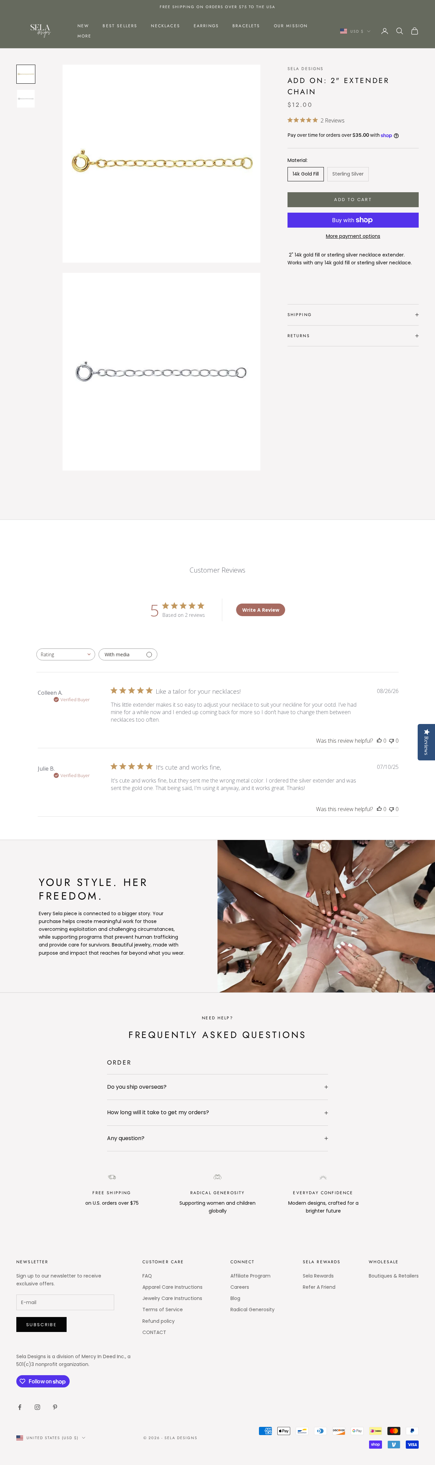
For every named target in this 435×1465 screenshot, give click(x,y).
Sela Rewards (318, 1275)
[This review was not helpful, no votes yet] (391, 740)
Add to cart (353, 199)
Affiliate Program (250, 1275)
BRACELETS (246, 26)
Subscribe (41, 1324)
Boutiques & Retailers (394, 1275)
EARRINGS (206, 26)
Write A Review (260, 610)
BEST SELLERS (120, 26)
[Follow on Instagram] (37, 1407)
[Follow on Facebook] (19, 1407)
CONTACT (154, 1332)
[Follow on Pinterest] (55, 1407)
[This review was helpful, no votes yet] (379, 740)
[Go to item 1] (25, 74)
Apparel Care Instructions (172, 1287)
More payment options (353, 236)
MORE (84, 36)
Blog (235, 1298)
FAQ (147, 1275)
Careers (239, 1287)
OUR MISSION (291, 26)
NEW (83, 26)
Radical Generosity (252, 1309)
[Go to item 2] (25, 98)
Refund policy (158, 1321)
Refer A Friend (319, 1287)
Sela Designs (306, 69)
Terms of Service (162, 1309)
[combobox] (65, 654)
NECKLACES (165, 26)
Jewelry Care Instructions (172, 1298)
